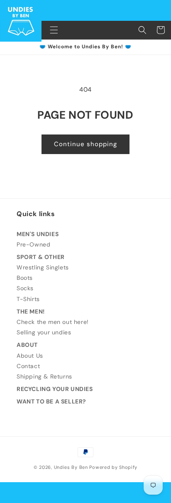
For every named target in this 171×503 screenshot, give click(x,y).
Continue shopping (85, 144)
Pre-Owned (33, 244)
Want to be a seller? (51, 401)
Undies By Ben (71, 467)
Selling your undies (44, 332)
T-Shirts (28, 299)
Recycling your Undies (55, 389)
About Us (30, 355)
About (27, 345)
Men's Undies (38, 234)
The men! (31, 311)
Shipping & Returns (44, 376)
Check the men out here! (53, 322)
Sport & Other (41, 257)
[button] (54, 30)
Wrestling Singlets (43, 267)
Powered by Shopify (113, 467)
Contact (28, 366)
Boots (25, 277)
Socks (25, 288)
